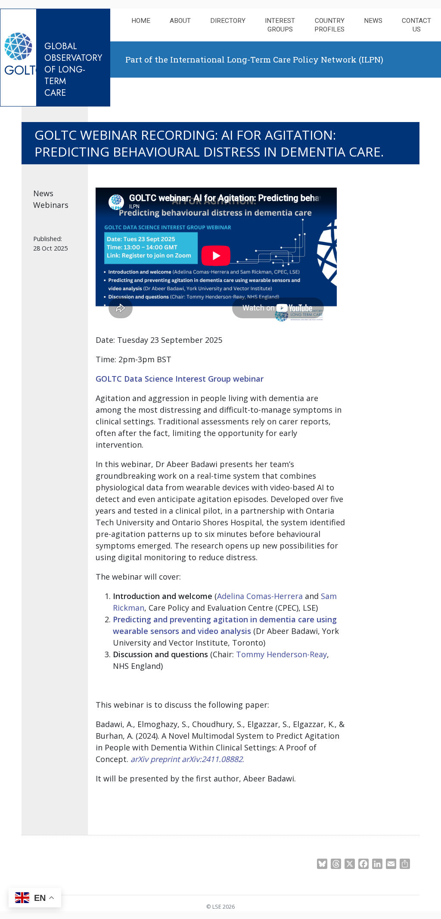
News (373, 21)
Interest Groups (280, 25)
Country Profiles (329, 25)
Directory (227, 21)
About (180, 21)
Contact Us (416, 25)
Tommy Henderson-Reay (281, 654)
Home (140, 21)
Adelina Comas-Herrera (260, 596)
